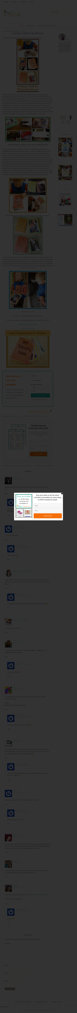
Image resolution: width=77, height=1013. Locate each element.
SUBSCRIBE (47, 516)
